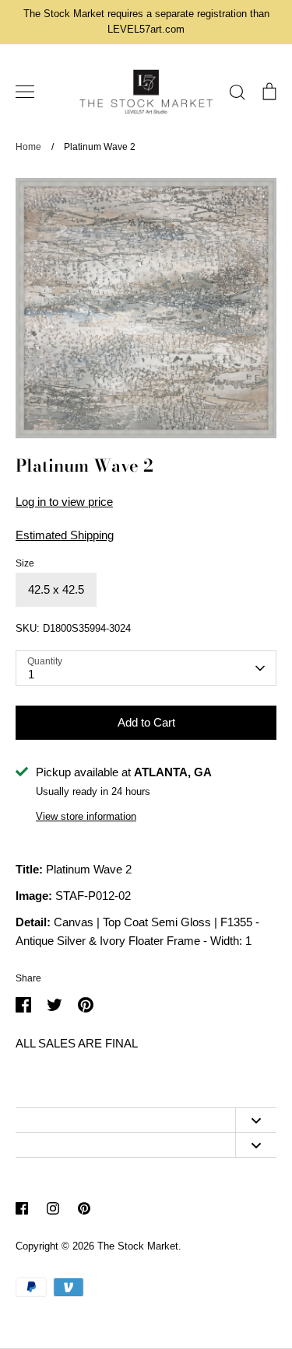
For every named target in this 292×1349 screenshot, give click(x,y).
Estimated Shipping (65, 535)
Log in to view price (64, 501)
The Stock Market (137, 1246)
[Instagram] (53, 1208)
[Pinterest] (84, 1208)
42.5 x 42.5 (56, 589)
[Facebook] (21, 1208)
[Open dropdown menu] (255, 1120)
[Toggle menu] (25, 91)
